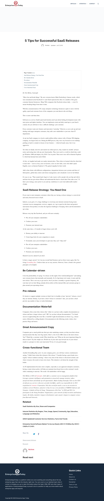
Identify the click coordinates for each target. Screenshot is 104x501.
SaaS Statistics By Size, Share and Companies (39, 406)
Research (25, 444)
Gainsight (39, 376)
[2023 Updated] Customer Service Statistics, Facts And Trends (45, 419)
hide (33, 73)
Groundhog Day (31, 262)
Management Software (29, 440)
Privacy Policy (73, 487)
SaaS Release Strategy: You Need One (34, 75)
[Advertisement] (52, 19)
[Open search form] (98, 3)
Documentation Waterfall (30, 82)
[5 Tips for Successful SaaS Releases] (34, 434)
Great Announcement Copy (31, 85)
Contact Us (72, 479)
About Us (72, 477)
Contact (92, 3)
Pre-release (27, 80)
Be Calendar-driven (29, 78)
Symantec (34, 385)
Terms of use (73, 484)
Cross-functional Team (30, 87)
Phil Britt (47, 45)
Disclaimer (72, 482)
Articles (73, 3)
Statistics (82, 3)
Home (71, 474)
